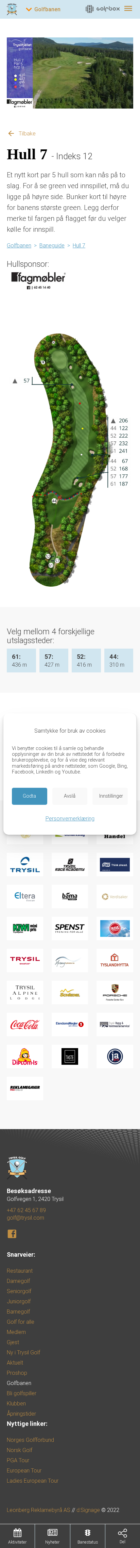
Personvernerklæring (70, 818)
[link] (98, 8)
